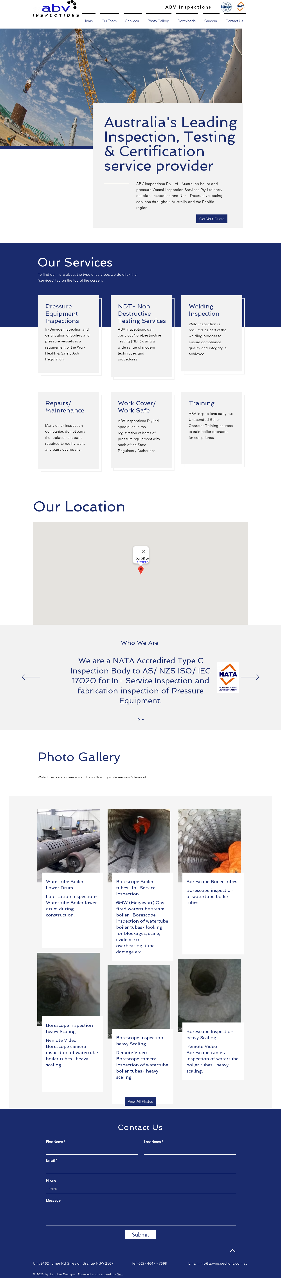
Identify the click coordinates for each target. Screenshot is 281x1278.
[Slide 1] (139, 719)
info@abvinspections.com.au (223, 1263)
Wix (120, 1274)
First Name (54, 1141)
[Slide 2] (143, 719)
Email (50, 1160)
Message (53, 1200)
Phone (51, 1180)
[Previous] (31, 677)
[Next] (250, 677)
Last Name (152, 1141)
